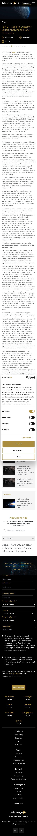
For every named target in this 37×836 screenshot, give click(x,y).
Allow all (18, 444)
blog (13, 52)
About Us (18, 753)
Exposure (18, 738)
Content (16, 46)
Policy (18, 741)
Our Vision (18, 757)
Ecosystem (18, 744)
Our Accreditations (18, 763)
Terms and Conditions (18, 779)
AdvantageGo (6, 46)
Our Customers (18, 760)
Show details (26, 438)
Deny (18, 457)
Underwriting (18, 735)
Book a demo (26, 3)
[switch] (32, 417)
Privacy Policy (18, 776)
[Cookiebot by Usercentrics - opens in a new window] (26, 377)
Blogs (24, 46)
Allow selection (18, 450)
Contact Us (18, 772)
